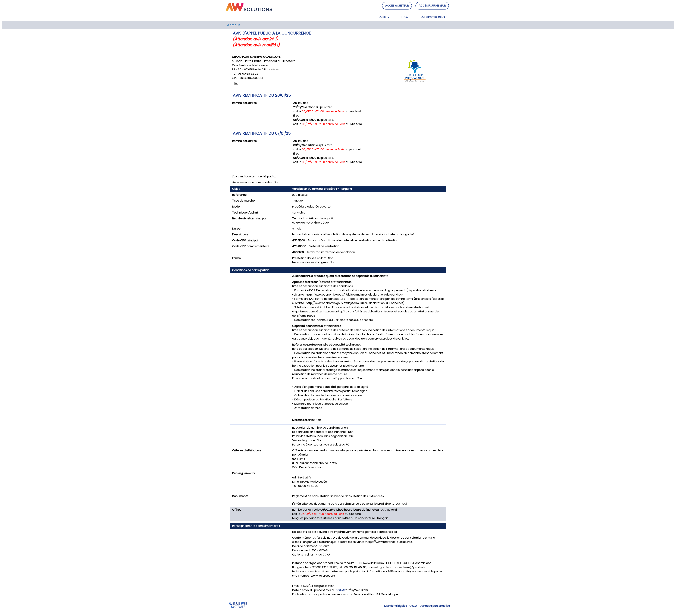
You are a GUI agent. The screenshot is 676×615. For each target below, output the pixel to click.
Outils (382, 17)
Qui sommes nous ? (434, 17)
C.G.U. (413, 606)
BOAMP (341, 590)
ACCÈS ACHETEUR (397, 6)
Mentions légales (395, 606)
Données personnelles (435, 606)
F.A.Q (405, 17)
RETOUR (234, 25)
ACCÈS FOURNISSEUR (432, 6)
